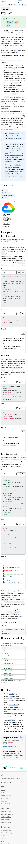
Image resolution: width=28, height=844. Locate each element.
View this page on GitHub (10, 755)
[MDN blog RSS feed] (13, 782)
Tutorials (3, 838)
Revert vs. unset (8, 236)
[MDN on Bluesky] (5, 782)
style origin (16, 39)
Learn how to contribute (9, 746)
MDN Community (6, 811)
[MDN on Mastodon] (11, 782)
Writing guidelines (6, 817)
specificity (20, 138)
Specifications (6, 193)
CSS (10, 30)
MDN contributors (15, 753)
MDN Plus (4, 801)
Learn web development (8, 833)
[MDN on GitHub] (2, 782)
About (3, 790)
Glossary (3, 841)
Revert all (5, 355)
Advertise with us (6, 798)
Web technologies (6, 830)
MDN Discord (5, 819)
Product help (4, 804)
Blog (2, 792)
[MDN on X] (8, 782)
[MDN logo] (4, 775)
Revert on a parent (9, 454)
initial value (18, 165)
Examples (5, 190)
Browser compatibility (8, 195)
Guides (3, 835)
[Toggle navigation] (25, 2)
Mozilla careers (5, 795)
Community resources (7, 814)
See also (4, 198)
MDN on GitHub (5, 822)
